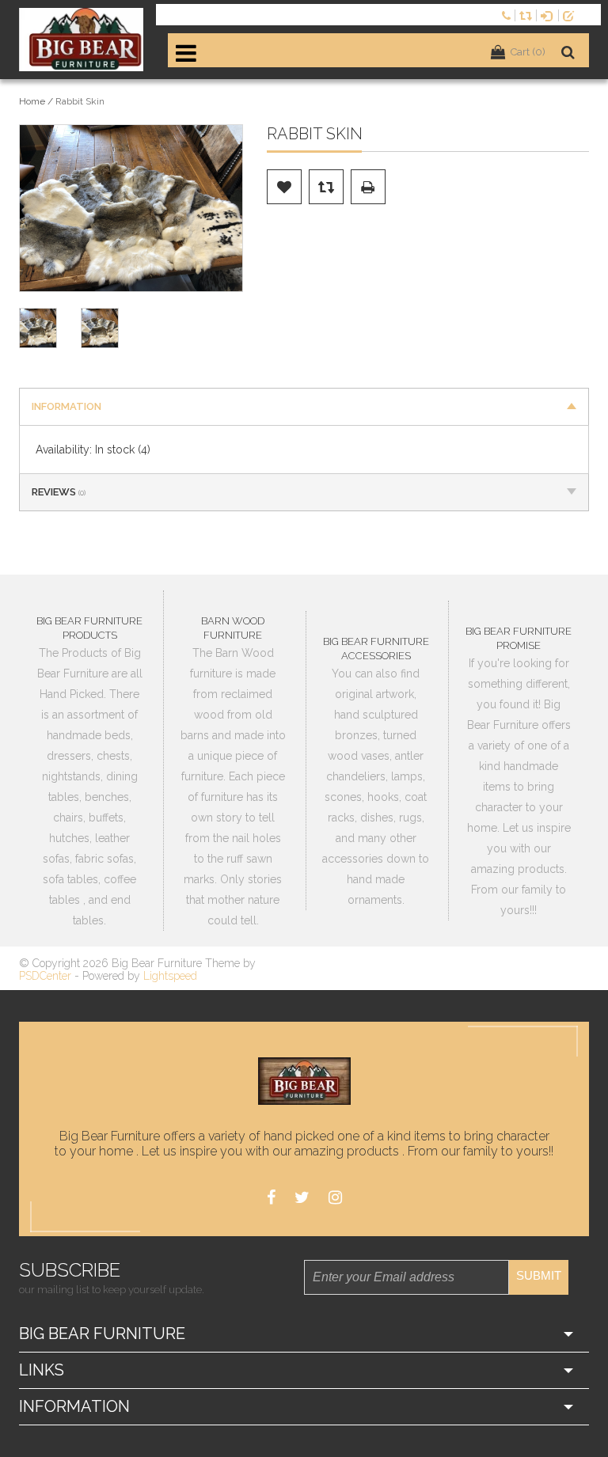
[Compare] (527, 15)
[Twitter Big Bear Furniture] (302, 1197)
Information (66, 406)
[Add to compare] (326, 186)
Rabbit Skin (79, 101)
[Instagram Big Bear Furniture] (335, 1197)
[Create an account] (571, 15)
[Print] (368, 186)
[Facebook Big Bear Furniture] (271, 1197)
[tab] (304, 406)
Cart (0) (528, 52)
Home (32, 101)
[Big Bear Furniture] (81, 39)
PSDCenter (45, 975)
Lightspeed (170, 975)
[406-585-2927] (508, 15)
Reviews (59, 492)
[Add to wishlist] (284, 186)
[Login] (549, 15)
